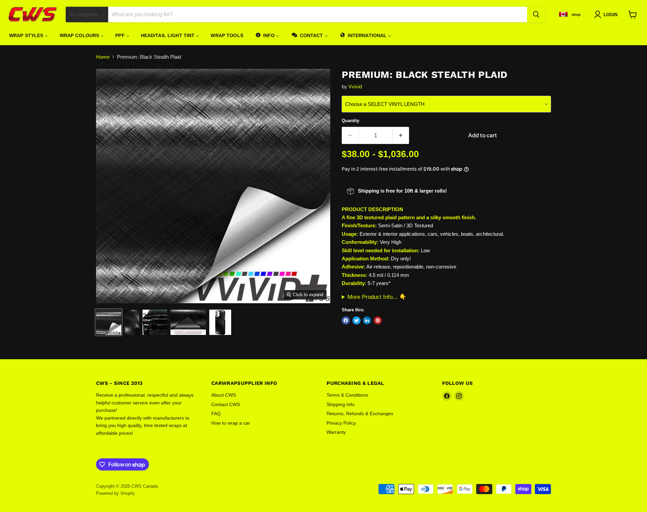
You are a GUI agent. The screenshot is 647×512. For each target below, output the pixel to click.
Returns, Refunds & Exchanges (360, 413)
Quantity (350, 120)
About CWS (223, 395)
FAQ (216, 413)
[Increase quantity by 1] (401, 135)
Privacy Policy (341, 423)
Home (103, 57)
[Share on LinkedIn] (367, 320)
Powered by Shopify (115, 493)
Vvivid (355, 86)
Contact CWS (225, 404)
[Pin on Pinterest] (378, 320)
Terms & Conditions (347, 395)
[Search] (536, 14)
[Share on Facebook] (346, 320)
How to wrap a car (230, 423)
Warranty (336, 432)
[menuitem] (28, 35)
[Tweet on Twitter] (356, 320)
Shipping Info (341, 404)
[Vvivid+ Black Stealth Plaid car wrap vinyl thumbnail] (108, 322)
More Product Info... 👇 (376, 297)
